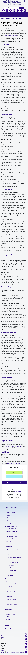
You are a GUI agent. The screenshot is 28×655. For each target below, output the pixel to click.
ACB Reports (11, 565)
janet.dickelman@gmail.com (13, 463)
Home (2, 18)
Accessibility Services (11, 528)
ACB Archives (9, 586)
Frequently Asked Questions (12, 523)
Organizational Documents (12, 507)
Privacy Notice (3, 651)
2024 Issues (5, 20)
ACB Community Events (12, 531)
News (9, 552)
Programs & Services (11, 526)
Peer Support (9, 596)
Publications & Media (9, 18)
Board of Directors (10, 510)
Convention (8, 544)
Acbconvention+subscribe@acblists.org (13, 446)
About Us (7, 505)
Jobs (7, 581)
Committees (9, 515)
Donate (14, 472)
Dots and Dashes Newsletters (15, 557)
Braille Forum (18, 18)
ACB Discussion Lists (11, 583)
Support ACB (8, 609)
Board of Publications (11, 512)
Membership (9, 546)
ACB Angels (9, 617)
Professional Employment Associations (12, 605)
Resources (8, 578)
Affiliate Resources (10, 591)
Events (7, 625)
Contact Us (8, 628)
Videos (9, 555)
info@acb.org (17, 491)
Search (21, 7)
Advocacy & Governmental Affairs (14, 539)
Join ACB (14, 476)
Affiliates (8, 520)
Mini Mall (8, 619)
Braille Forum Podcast (13, 562)
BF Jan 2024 (12, 20)
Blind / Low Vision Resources (13, 589)
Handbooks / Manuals (11, 599)
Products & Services (11, 601)
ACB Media (8, 541)
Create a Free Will (10, 614)
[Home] (14, 2)
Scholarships (9, 533)
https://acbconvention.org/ (11, 35)
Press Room (11, 573)
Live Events (10, 575)
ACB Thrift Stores (10, 622)
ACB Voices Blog (12, 570)
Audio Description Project (12, 536)
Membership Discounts (11, 594)
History (7, 517)
